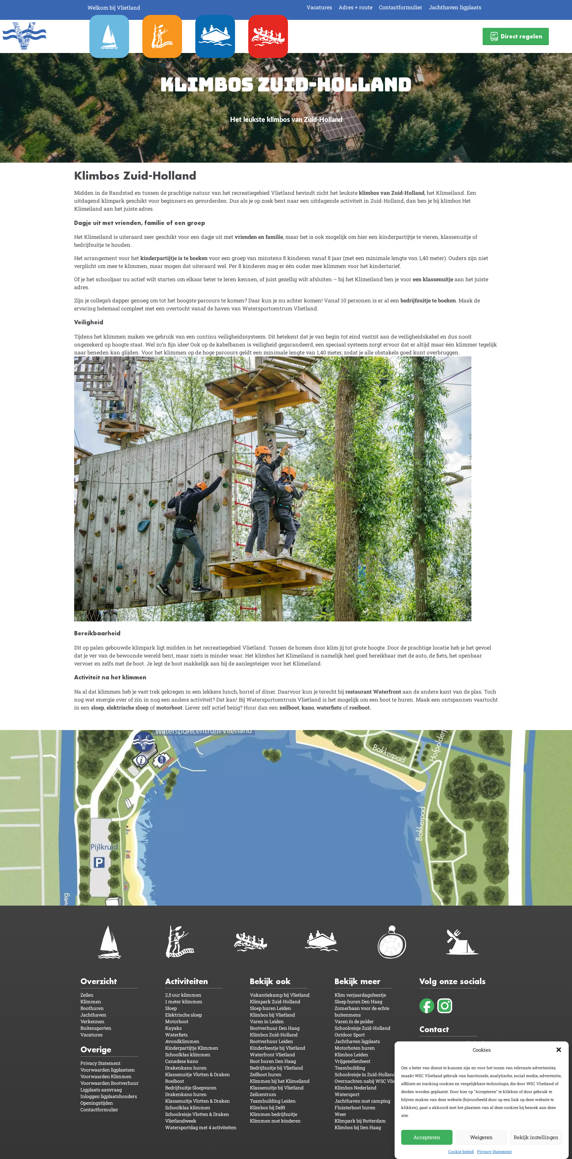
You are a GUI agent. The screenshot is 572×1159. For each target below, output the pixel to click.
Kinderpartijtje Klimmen (191, 1048)
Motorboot (176, 1021)
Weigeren (481, 1137)
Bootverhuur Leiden (271, 1041)
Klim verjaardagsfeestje (360, 995)
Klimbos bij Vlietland (272, 1015)
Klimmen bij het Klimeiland (280, 1081)
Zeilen (86, 995)
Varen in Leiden (267, 1021)
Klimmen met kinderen (275, 1121)
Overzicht (98, 981)
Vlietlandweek (180, 1121)
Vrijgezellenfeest (352, 1061)
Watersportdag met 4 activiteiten (200, 1127)
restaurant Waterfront (373, 691)
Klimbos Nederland (355, 1087)
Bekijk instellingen (536, 1137)
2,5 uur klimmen (183, 995)
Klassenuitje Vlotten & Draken (197, 1074)
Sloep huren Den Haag (358, 1001)
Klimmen (90, 1001)
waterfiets (329, 707)
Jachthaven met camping (362, 1101)
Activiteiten (186, 981)
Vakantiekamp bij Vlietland (280, 995)
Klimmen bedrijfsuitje (273, 1114)
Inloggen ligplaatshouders (108, 1096)
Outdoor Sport (350, 1034)
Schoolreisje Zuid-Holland (362, 1028)
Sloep (171, 1008)
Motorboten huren (355, 1048)
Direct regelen (521, 36)
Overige (95, 1049)
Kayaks (173, 1028)
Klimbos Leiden (351, 1054)
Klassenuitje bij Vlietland (277, 1087)
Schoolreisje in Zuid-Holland (365, 1074)
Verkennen (92, 1021)
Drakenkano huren (186, 1068)
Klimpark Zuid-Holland (275, 1001)
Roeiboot (174, 1081)
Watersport (347, 1094)
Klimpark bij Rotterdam (360, 1121)
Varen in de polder (354, 1021)
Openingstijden (96, 1103)
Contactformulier (400, 7)
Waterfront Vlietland (272, 1054)
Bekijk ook (270, 981)
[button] (558, 1049)
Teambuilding (350, 1068)
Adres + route (355, 7)
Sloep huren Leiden (270, 1008)
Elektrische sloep (183, 1015)
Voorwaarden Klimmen (105, 1076)
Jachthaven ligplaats (455, 7)
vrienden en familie (259, 236)
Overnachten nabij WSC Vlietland (370, 1081)
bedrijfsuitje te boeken (428, 300)
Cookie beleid (461, 1151)
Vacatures (319, 7)
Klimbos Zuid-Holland (274, 1034)
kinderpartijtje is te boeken (174, 257)
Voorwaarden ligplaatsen (107, 1070)
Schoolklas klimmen (187, 1054)
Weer (340, 1114)
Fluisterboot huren (355, 1107)
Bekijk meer (357, 981)
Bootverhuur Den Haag (275, 1028)
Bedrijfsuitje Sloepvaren (190, 1087)
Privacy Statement (494, 1151)
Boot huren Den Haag (273, 1061)
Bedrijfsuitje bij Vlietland (276, 1068)
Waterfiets (176, 1034)
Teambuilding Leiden (273, 1101)
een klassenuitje (433, 279)
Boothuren (92, 1008)
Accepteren (426, 1137)
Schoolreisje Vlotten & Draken (197, 1114)
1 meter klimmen (183, 1001)
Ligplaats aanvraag (101, 1089)
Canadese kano (181, 1061)
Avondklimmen (182, 1041)
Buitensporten (95, 1028)
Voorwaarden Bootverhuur (109, 1083)
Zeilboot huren (265, 1074)
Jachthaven (93, 1015)
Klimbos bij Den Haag (358, 1127)
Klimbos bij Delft (267, 1107)
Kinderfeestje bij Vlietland (277, 1048)
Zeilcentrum (263, 1094)
